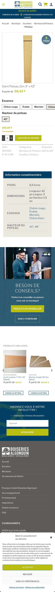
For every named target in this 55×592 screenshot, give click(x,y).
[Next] (51, 375)
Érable (26, 106)
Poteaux (29, 27)
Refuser (27, 574)
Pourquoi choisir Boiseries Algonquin (19, 488)
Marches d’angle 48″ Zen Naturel (39, 378)
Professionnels (9, 498)
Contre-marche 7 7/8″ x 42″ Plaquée (14, 378)
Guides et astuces (10, 507)
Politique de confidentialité (35, 587)
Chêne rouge (11, 106)
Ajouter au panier (28, 138)
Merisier (38, 106)
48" (37, 226)
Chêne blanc (36, 218)
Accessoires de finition (12, 476)
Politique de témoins (16, 587)
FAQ (4, 512)
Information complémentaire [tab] (23, 174)
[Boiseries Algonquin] (23, 4)
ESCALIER (47, 150)
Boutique (16, 23)
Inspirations (7, 503)
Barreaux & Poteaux (43, 23)
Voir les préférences (27, 581)
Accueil (5, 23)
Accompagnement (11, 493)
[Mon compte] (51, 4)
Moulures (6, 471)
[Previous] (3, 375)
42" (6, 119)
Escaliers (27, 23)
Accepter (27, 567)
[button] (51, 537)
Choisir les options (13, 393)
